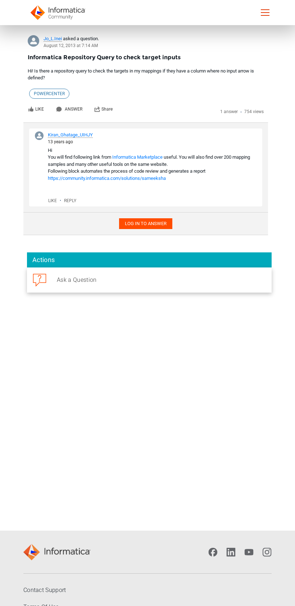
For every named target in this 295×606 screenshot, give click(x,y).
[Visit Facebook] (213, 552)
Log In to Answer (146, 223)
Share (107, 109)
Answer (73, 109)
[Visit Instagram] (267, 552)
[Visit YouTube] (249, 552)
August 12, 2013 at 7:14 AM (71, 45)
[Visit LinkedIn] (231, 552)
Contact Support (44, 590)
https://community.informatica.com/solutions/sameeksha (107, 178)
